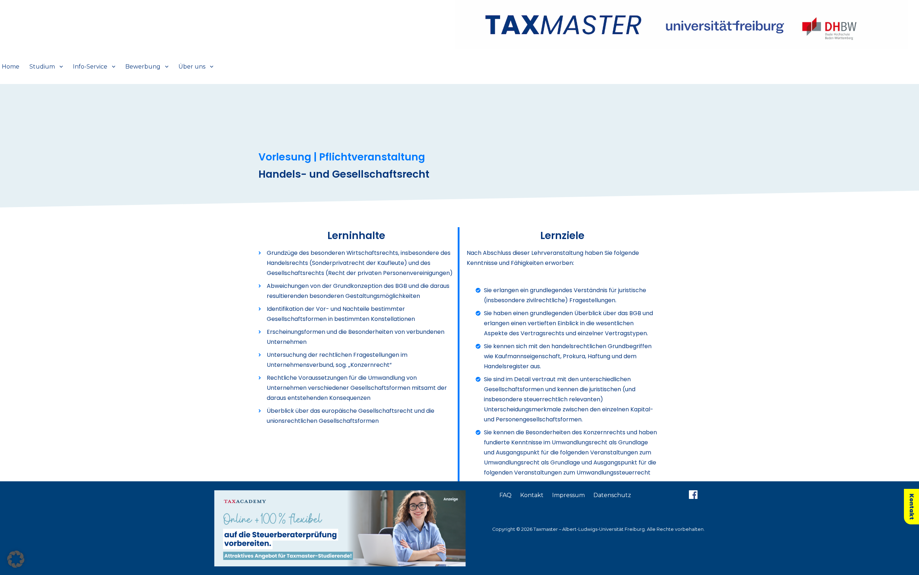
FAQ (505, 495)
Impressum (568, 495)
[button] (16, 559)
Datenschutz (612, 495)
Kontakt (532, 495)
